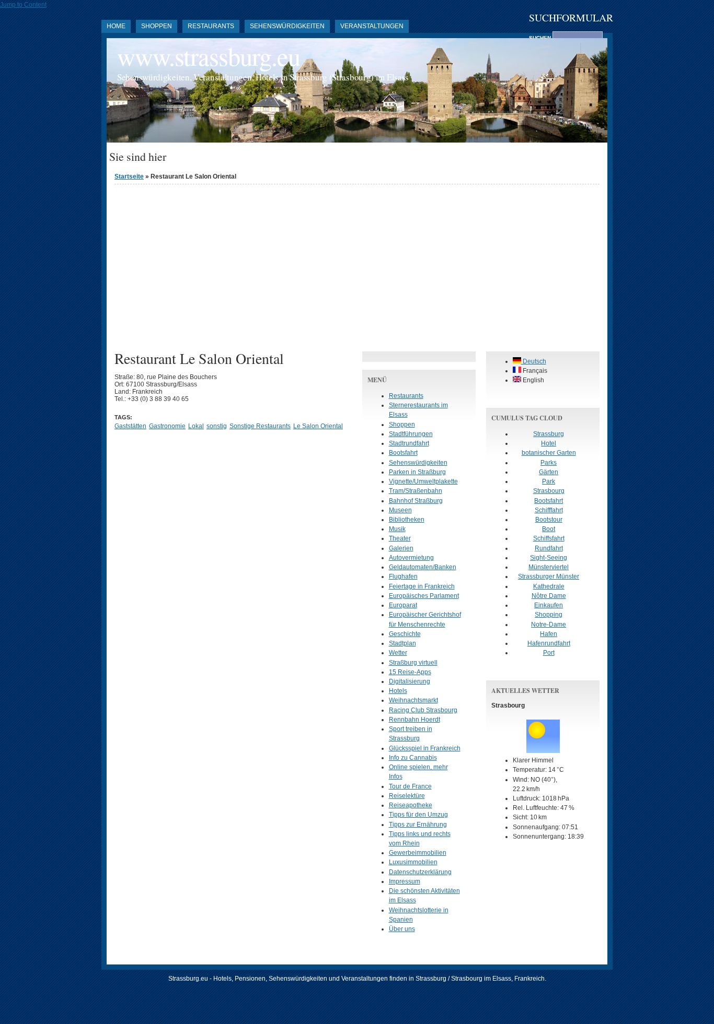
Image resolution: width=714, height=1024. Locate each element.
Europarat (403, 605)
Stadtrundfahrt (409, 443)
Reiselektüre (407, 795)
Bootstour (548, 519)
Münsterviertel (548, 567)
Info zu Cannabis (413, 757)
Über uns (402, 929)
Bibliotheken (406, 519)
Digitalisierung (409, 681)
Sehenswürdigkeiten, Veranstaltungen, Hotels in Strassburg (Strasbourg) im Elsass (263, 77)
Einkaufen (548, 605)
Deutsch (533, 361)
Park (548, 481)
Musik (397, 529)
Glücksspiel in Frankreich (424, 748)
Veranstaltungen (372, 26)
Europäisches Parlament (424, 595)
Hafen (548, 634)
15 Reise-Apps (410, 672)
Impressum (404, 881)
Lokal (196, 426)
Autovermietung (411, 557)
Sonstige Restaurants (260, 426)
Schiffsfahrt (549, 538)
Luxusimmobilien (413, 862)
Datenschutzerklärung (420, 872)
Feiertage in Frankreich (422, 586)
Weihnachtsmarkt (413, 700)
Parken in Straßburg (417, 472)
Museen (400, 510)
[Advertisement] (357, 265)
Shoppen (156, 26)
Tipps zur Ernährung (418, 824)
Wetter (398, 652)
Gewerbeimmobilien (417, 852)
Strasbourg (549, 491)
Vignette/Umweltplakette (423, 481)
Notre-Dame (548, 624)
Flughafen (403, 576)
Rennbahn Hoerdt (414, 719)
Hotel (548, 443)
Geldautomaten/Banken (422, 567)
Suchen (540, 38)
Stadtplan (402, 643)
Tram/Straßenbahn (415, 491)
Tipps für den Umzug (418, 814)
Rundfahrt (549, 548)
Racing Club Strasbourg (423, 710)
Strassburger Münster (548, 576)
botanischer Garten (549, 452)
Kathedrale (549, 586)
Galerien (401, 548)
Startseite (129, 176)
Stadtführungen (411, 434)
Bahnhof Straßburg (416, 500)
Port (549, 652)
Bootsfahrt (403, 452)
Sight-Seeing (548, 557)
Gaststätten (130, 426)
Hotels (398, 691)
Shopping (548, 614)
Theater (400, 538)
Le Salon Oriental (318, 426)
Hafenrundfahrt (548, 643)
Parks (548, 462)
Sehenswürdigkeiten (287, 26)
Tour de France (410, 786)
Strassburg (548, 434)
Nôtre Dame (549, 595)
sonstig (216, 426)
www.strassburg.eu (208, 56)
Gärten (548, 472)
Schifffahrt (549, 510)
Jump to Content (23, 4)
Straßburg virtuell (413, 662)
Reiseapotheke (410, 805)
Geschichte (405, 634)
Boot (548, 529)
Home (116, 26)
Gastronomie (167, 426)
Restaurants (211, 26)
